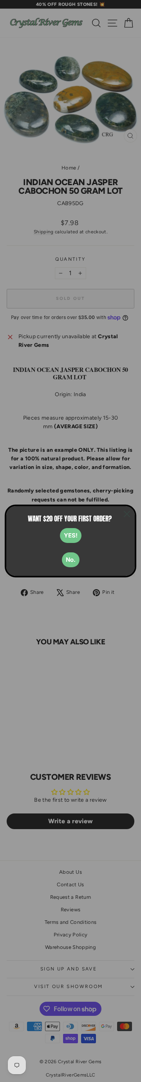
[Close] (127, 514)
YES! (71, 535)
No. (71, 559)
